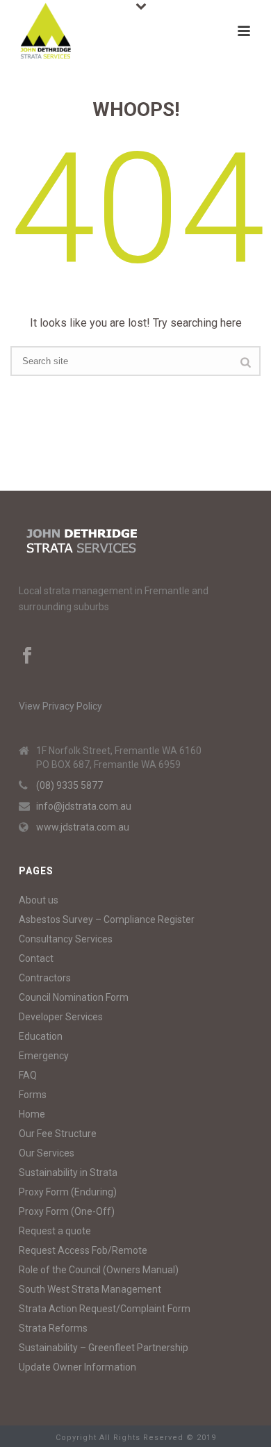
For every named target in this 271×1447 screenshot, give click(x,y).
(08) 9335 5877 (69, 785)
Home (32, 1114)
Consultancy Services (66, 939)
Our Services (46, 1153)
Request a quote (55, 1230)
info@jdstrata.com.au (83, 806)
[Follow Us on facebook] (27, 656)
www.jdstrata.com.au (82, 827)
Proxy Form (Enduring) (68, 1191)
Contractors (45, 977)
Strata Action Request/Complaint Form (104, 1308)
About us (38, 900)
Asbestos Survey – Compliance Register (107, 919)
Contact (36, 958)
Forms (33, 1094)
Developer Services (61, 1016)
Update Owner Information (77, 1367)
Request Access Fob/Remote (83, 1250)
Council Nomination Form (74, 997)
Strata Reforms (53, 1328)
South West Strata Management (90, 1289)
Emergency (44, 1055)
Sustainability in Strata (68, 1172)
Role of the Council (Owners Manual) (99, 1269)
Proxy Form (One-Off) (67, 1211)
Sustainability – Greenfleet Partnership (103, 1347)
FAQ (28, 1075)
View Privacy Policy (60, 706)
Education (41, 1036)
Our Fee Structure (58, 1133)
